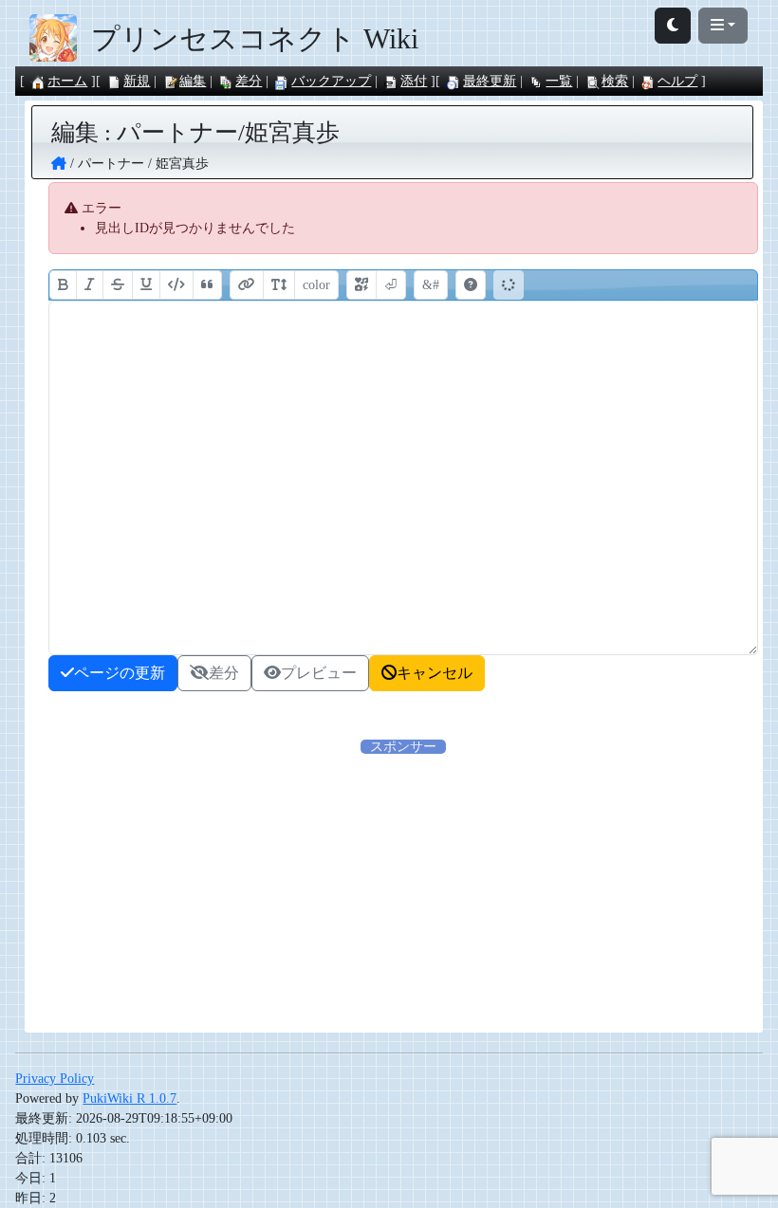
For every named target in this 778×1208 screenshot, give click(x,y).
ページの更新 (119, 673)
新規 (136, 81)
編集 (192, 81)
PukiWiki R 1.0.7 (129, 1098)
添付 (413, 81)
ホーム (67, 81)
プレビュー (319, 673)
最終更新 (489, 81)
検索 (615, 81)
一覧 (559, 81)
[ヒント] (470, 285)
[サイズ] (279, 285)
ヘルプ (677, 81)
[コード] (176, 285)
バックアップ (331, 81)
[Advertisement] (403, 889)
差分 (248, 81)
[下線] (146, 285)
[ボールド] (63, 285)
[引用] (207, 285)
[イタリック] (89, 285)
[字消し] (117, 285)
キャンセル (434, 673)
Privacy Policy (54, 1078)
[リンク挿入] (247, 285)
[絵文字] (361, 285)
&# (430, 285)
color (316, 285)
